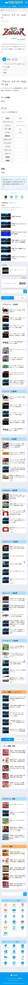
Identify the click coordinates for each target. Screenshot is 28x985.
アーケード (9, 207)
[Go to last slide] (3, 459)
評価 (5, 72)
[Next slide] (24, 459)
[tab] (11, 480)
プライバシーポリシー (14, 980)
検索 (25, 291)
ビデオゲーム (12, 203)
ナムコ (13, 209)
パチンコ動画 (8, 739)
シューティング (6, 209)
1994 (3, 207)
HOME (15, 975)
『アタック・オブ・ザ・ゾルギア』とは (14, 64)
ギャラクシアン (18, 207)
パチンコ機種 (20, 297)
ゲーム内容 (7, 67)
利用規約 (14, 6)
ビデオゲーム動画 (20, 739)
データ (5, 70)
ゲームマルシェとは (5, 6)
